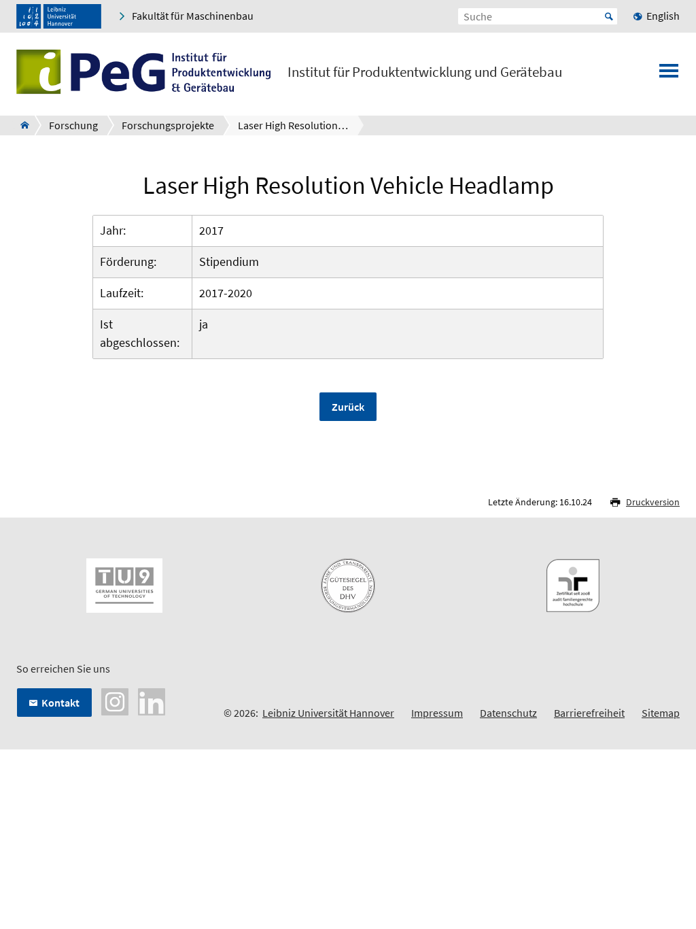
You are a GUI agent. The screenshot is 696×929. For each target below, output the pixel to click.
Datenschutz (508, 713)
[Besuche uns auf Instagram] (115, 700)
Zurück (348, 406)
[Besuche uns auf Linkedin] (151, 700)
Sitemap (661, 713)
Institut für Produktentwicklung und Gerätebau (425, 72)
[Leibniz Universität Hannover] (58, 16)
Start (609, 16)
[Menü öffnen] (669, 74)
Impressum (437, 713)
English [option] (663, 15)
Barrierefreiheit (589, 713)
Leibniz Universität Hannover (328, 713)
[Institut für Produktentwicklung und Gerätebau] (20, 125)
